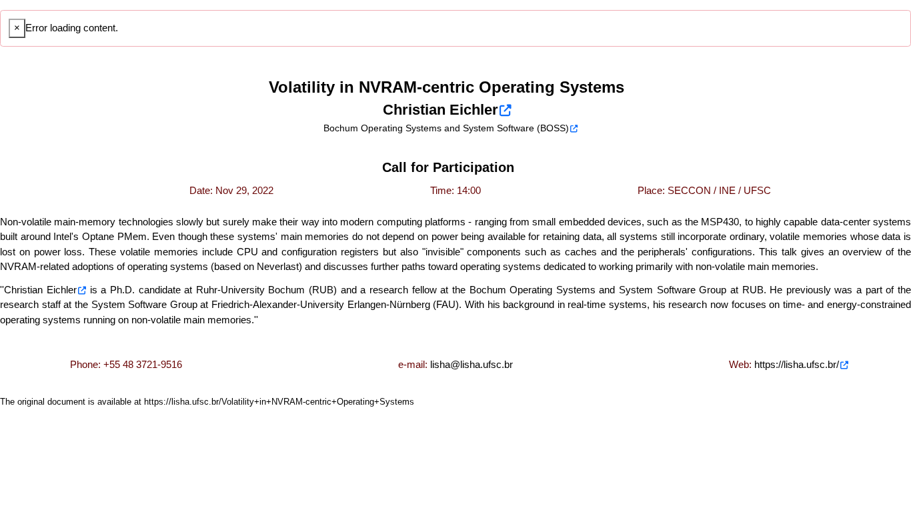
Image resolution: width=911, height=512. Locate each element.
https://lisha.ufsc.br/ (796, 364)
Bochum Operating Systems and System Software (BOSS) (446, 128)
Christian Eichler (40, 289)
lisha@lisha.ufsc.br (471, 364)
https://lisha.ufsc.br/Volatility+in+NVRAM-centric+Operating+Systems (279, 402)
